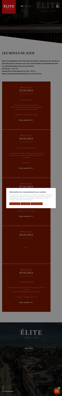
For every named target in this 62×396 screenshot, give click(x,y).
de (26, 6)
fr (22, 6)
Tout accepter (15, 204)
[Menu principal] (56, 5)
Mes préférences (36, 204)
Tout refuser (25, 204)
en (30, 6)
